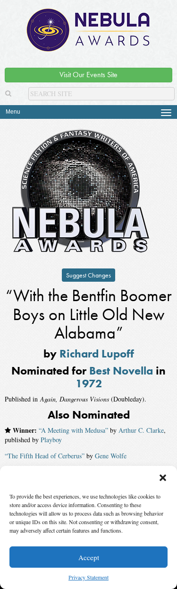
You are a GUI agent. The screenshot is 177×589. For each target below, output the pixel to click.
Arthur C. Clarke (141, 430)
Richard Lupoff (96, 353)
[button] (163, 477)
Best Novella (121, 370)
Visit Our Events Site (88, 75)
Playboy (51, 439)
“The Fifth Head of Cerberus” (44, 455)
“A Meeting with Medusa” (73, 430)
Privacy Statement (88, 577)
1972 (89, 383)
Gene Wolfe (110, 455)
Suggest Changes (88, 275)
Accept (88, 557)
